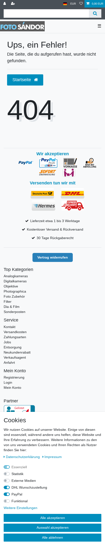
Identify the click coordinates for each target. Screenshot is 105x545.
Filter (7, 301)
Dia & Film (12, 307)
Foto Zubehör (14, 296)
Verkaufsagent (15, 357)
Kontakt (9, 327)
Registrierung (14, 377)
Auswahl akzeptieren (53, 527)
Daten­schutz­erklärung (23, 457)
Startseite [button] (22, 79)
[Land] (65, 4)
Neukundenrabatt (17, 352)
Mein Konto (12, 387)
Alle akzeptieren (52, 518)
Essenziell (19, 467)
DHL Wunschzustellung (29, 487)
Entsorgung (12, 347)
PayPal (16, 494)
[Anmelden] (5, 4)
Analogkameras (16, 276)
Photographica (15, 291)
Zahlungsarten (15, 337)
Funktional (19, 501)
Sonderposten (14, 312)
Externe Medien (23, 481)
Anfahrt (9, 362)
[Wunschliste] (81, 4)
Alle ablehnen (52, 537)
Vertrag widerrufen (52, 257)
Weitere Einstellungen (20, 508)
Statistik (17, 474)
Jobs (7, 342)
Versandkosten (15, 332)
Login (8, 382)
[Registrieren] (13, 4)
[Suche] (95, 13)
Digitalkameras (15, 281)
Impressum (53, 457)
